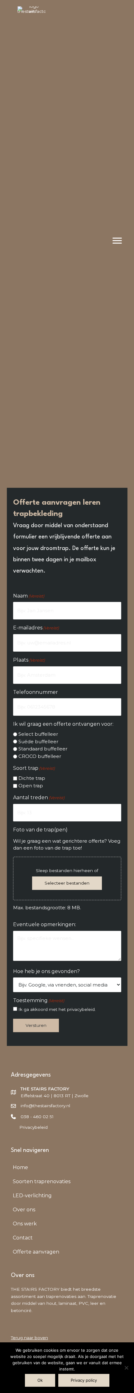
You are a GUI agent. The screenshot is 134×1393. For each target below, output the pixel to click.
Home (20, 1167)
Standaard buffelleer (42, 749)
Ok (40, 1380)
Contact (23, 1238)
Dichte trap (31, 778)
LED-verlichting (32, 1196)
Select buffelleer (38, 734)
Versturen (36, 1025)
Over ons (24, 1210)
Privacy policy (84, 1380)
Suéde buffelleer (38, 741)
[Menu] (117, 240)
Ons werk (25, 1224)
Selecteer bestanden (67, 883)
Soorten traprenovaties (41, 1181)
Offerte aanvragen (36, 1252)
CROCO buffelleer (39, 756)
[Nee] (126, 1368)
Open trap (30, 786)
